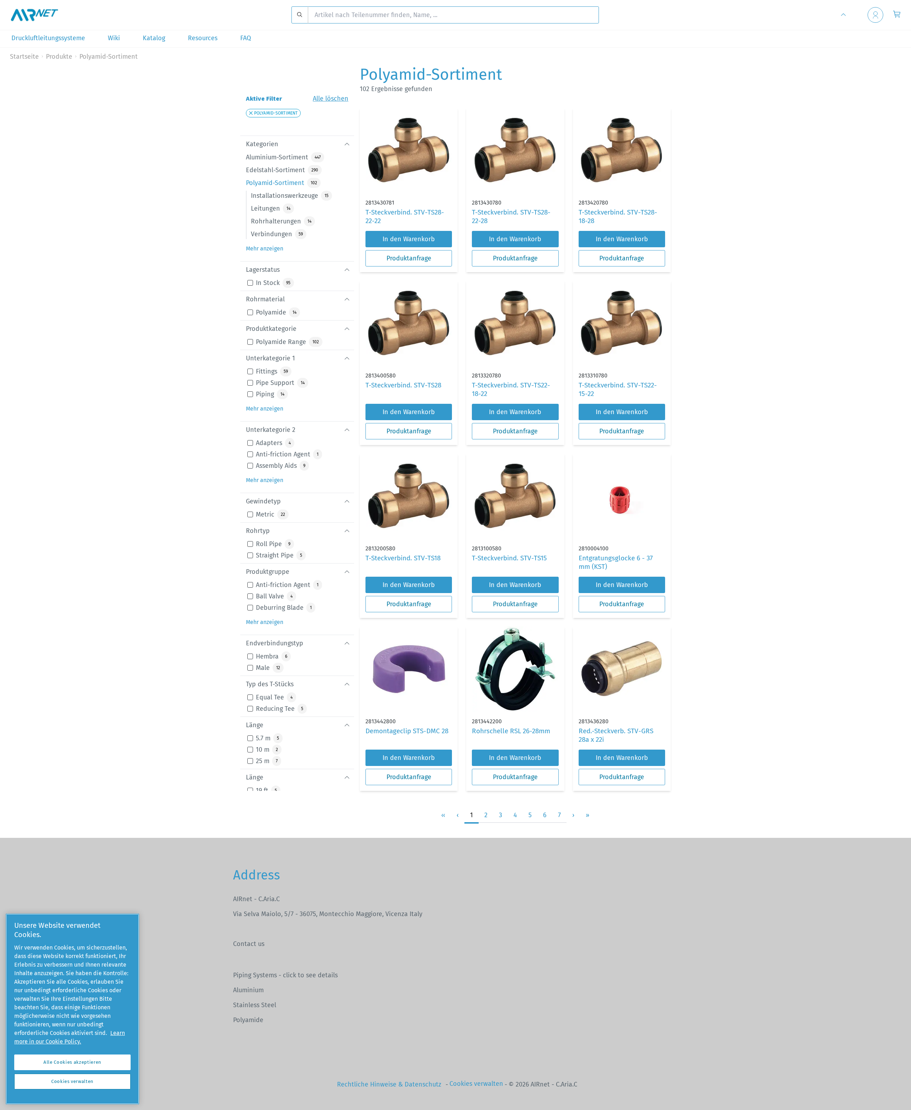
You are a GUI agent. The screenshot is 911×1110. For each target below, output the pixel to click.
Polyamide (248, 1020)
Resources (202, 38)
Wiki (114, 38)
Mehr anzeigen (264, 248)
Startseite (24, 56)
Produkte (59, 56)
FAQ (245, 38)
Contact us (248, 944)
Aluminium (248, 990)
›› (587, 815)
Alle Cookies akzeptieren (72, 1062)
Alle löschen (330, 98)
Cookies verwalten (476, 1084)
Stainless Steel (254, 1005)
